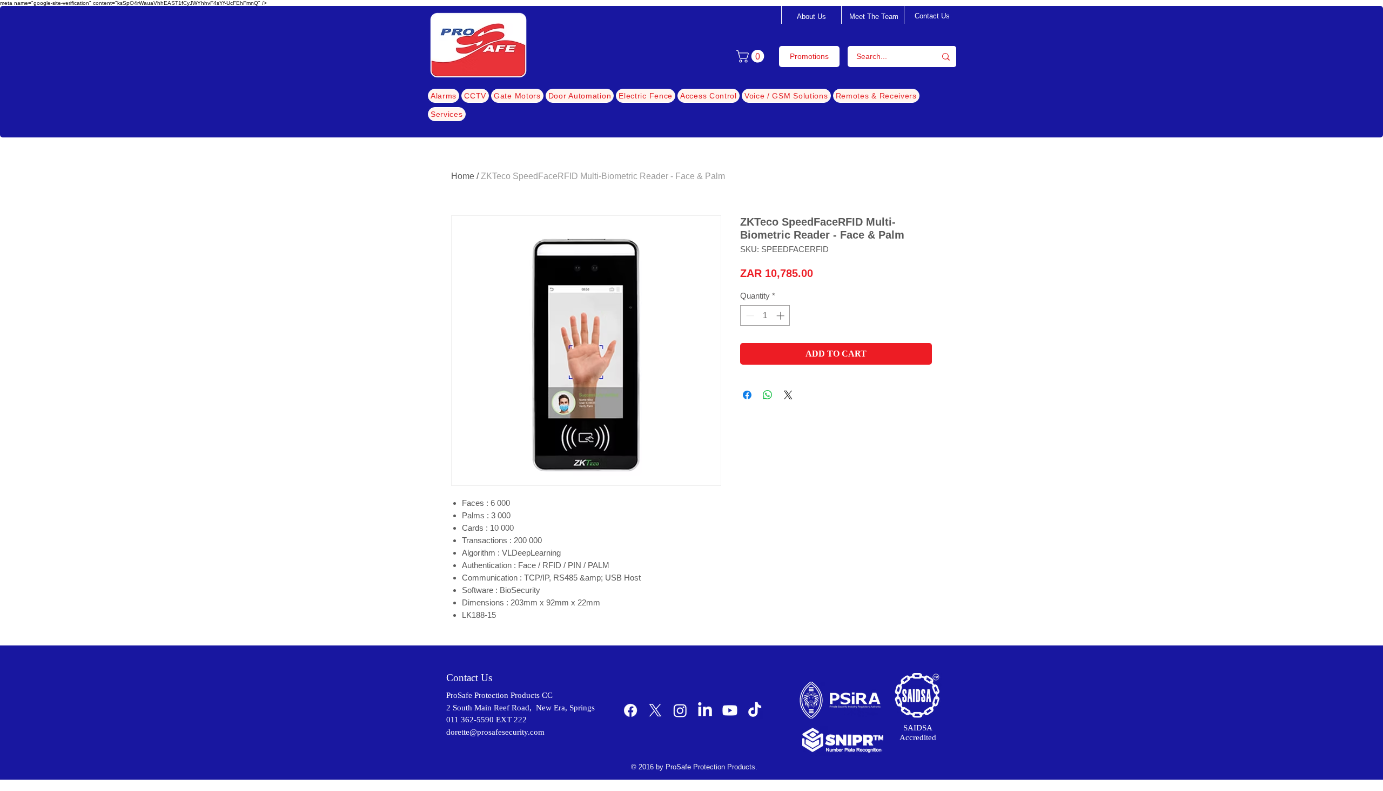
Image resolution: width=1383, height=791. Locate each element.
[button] (751, 56)
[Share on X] (788, 394)
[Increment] (781, 316)
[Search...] (946, 56)
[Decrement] (749, 316)
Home (462, 176)
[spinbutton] (765, 316)
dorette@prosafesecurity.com (495, 732)
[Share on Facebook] (747, 394)
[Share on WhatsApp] (767, 394)
